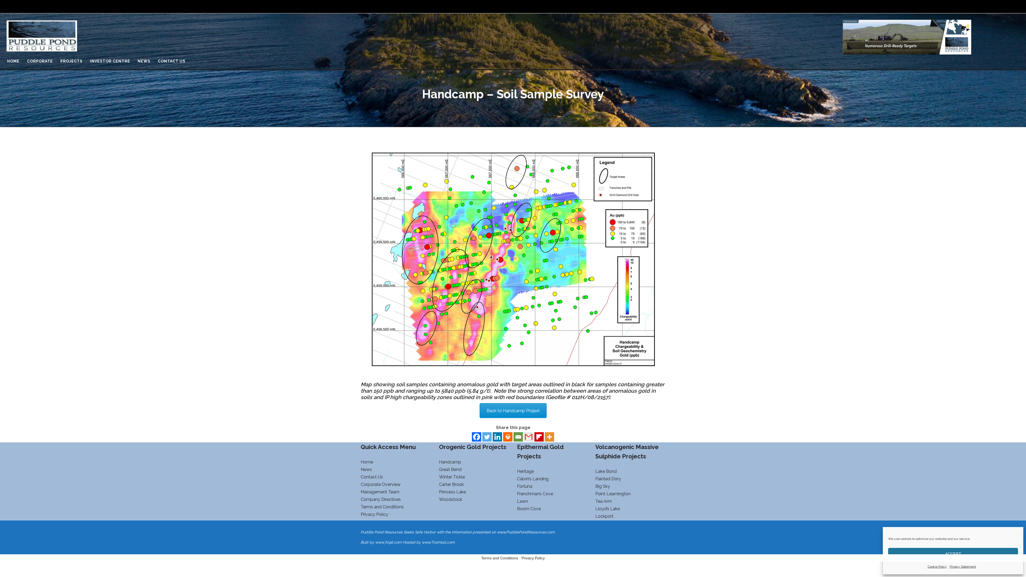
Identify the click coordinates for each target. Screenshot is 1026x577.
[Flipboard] (539, 437)
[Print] (507, 437)
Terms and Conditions (499, 558)
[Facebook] (476, 437)
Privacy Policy (533, 558)
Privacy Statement (963, 566)
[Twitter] (487, 437)
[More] (549, 437)
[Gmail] (528, 437)
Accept (953, 554)
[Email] (518, 437)
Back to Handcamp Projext (513, 410)
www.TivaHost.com (438, 542)
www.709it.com (388, 542)
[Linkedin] (497, 437)
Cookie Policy (937, 566)
